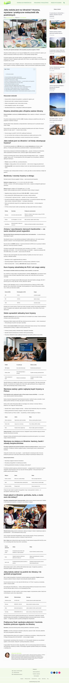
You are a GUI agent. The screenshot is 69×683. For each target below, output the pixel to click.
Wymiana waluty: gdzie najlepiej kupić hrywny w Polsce (15, 85)
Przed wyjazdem (56, 2)
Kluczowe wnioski (10, 74)
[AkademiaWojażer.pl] (7, 2)
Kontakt (39, 678)
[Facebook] (52, 673)
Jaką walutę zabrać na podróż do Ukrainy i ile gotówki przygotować (17, 89)
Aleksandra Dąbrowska (10, 17)
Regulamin (22, 678)
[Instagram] (59, 673)
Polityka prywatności (27, 678)
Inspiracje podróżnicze (24, 2)
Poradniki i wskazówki (41, 2)
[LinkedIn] (57, 673)
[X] (54, 673)
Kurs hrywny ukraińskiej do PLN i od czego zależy (14, 82)
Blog (47, 678)
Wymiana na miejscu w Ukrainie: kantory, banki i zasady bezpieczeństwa (18, 86)
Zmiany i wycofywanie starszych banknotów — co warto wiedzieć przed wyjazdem (19, 81)
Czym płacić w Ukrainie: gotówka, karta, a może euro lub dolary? (16, 88)
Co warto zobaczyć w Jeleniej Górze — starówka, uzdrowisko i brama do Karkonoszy (57, 15)
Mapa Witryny (44, 678)
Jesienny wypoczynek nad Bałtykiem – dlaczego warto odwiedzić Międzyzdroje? (57, 87)
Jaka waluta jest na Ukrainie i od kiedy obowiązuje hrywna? (15, 78)
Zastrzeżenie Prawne (34, 678)
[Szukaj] (64, 2)
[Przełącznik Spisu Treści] (34, 69)
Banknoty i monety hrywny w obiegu (11, 79)
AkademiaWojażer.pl (33, 681)
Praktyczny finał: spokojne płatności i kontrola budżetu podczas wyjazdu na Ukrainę (20, 90)
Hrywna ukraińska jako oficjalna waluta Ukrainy (13, 77)
